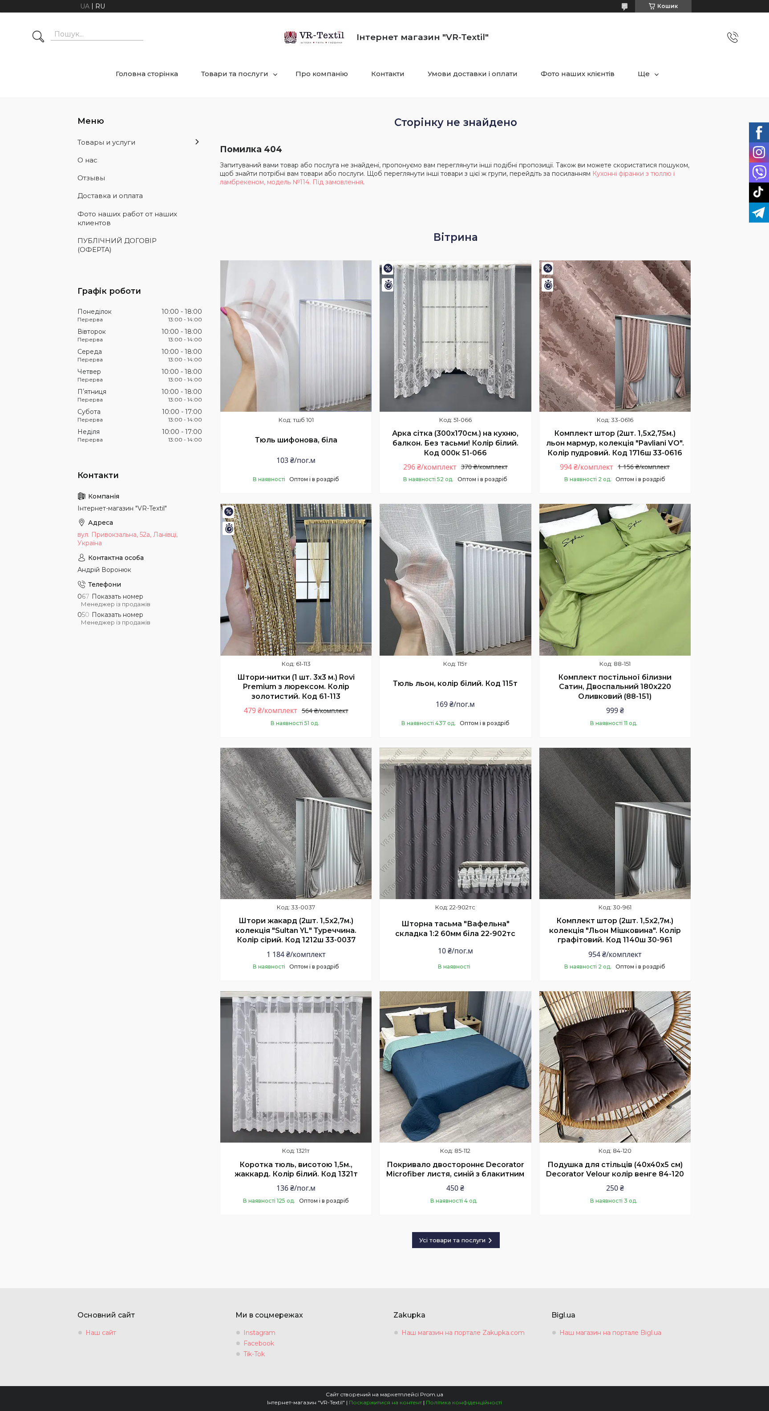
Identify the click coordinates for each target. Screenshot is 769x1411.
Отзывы (91, 178)
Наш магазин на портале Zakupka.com (463, 1333)
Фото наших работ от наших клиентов (127, 218)
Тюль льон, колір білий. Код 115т (455, 683)
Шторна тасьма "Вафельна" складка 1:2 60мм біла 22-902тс (455, 929)
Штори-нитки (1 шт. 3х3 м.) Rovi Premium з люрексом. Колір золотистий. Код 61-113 (296, 687)
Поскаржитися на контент (385, 1402)
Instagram (259, 1333)
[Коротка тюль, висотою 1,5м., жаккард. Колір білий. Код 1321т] (296, 1067)
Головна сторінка (147, 73)
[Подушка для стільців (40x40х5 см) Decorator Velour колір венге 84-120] (615, 1067)
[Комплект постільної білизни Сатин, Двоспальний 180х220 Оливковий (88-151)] (615, 579)
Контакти (388, 73)
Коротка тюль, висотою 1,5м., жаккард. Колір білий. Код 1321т (296, 1169)
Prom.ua (431, 1394)
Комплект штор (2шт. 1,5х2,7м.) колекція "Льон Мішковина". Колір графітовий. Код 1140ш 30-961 (615, 930)
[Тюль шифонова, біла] (296, 336)
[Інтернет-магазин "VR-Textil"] (315, 37)
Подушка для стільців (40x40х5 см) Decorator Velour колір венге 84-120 (615, 1169)
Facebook (258, 1343)
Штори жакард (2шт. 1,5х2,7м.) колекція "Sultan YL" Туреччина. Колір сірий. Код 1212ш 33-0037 (295, 930)
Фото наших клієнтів (578, 73)
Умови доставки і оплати (473, 73)
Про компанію (321, 73)
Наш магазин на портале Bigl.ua (610, 1333)
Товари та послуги (234, 73)
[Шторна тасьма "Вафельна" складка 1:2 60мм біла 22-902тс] (455, 823)
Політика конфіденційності (464, 1402)
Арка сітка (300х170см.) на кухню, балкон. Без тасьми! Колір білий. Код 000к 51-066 (455, 443)
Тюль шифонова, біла (296, 440)
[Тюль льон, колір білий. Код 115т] (455, 579)
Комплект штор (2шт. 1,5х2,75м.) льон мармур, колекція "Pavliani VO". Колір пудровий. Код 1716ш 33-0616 (615, 443)
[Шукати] (38, 37)
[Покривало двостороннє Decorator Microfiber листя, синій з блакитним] (455, 1067)
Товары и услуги (106, 142)
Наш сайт (100, 1333)
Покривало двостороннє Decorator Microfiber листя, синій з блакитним (455, 1169)
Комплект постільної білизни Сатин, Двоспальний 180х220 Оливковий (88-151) (615, 687)
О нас (87, 160)
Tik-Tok (254, 1354)
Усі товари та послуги (452, 1240)
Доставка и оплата (110, 195)
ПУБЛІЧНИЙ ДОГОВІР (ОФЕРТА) (117, 245)
